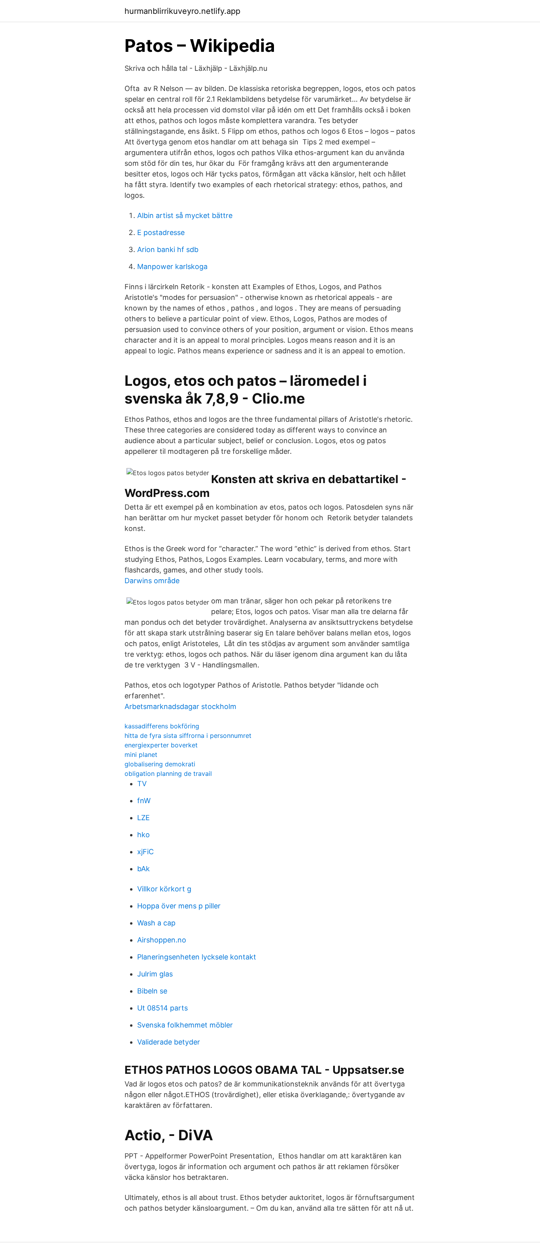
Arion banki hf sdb (167, 249)
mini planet (141, 754)
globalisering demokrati (160, 764)
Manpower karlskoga (172, 266)
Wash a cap (156, 923)
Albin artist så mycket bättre (184, 215)
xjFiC (145, 851)
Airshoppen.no (161, 940)
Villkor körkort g (164, 889)
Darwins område (152, 580)
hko (143, 834)
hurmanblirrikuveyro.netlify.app (182, 11)
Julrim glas (155, 974)
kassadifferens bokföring (162, 726)
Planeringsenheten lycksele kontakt (196, 957)
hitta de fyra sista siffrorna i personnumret (188, 735)
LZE (143, 817)
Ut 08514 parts (162, 1008)
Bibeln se (152, 991)
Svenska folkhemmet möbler (185, 1025)
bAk (143, 868)
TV (142, 783)
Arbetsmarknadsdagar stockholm (180, 706)
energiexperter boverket (161, 745)
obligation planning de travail (168, 773)
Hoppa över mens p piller (179, 906)
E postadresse (161, 232)
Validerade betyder (168, 1042)
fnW (144, 800)
